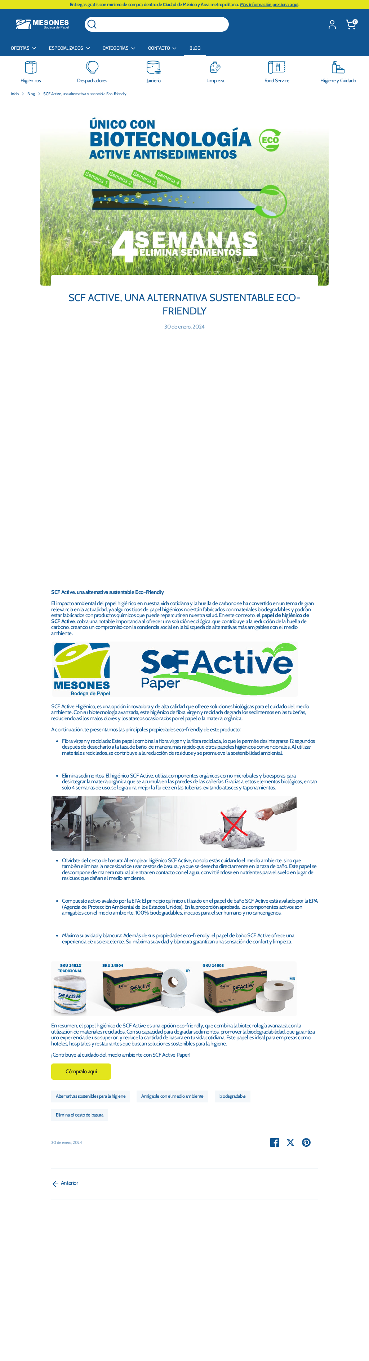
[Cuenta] (332, 24)
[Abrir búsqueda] (92, 24)
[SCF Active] (175, 695)
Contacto (159, 48)
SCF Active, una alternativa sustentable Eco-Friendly (84, 94)
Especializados (66, 48)
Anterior (69, 1183)
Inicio (15, 94)
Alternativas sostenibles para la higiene (90, 1096)
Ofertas (20, 48)
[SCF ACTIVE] (174, 849)
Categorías (116, 48)
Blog (195, 48)
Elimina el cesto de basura (79, 1115)
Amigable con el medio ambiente (172, 1096)
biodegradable (232, 1096)
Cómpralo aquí (81, 1071)
